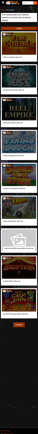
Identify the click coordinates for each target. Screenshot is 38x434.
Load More (19, 325)
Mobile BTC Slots (5, 431)
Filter (19, 28)
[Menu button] (3, 2)
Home (3, 10)
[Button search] (35, 3)
